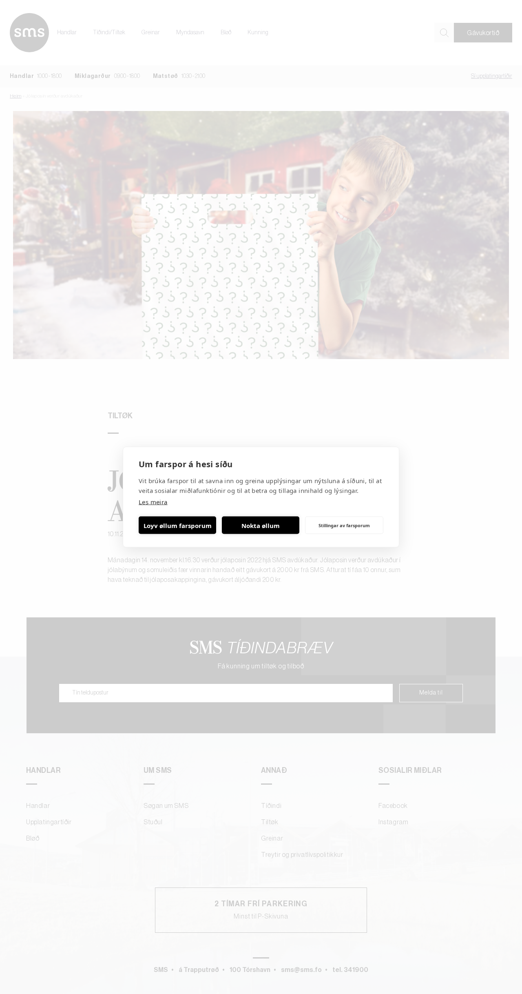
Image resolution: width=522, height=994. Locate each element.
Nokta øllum (260, 525)
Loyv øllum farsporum (178, 525)
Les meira (153, 502)
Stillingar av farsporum (344, 525)
